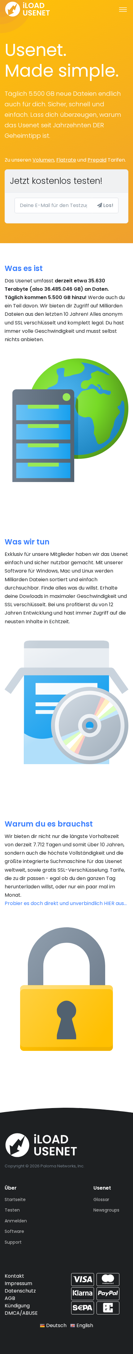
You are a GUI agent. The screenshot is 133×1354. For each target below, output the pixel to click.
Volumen (43, 159)
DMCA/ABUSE (21, 1313)
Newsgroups (106, 1210)
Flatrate (66, 159)
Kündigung (17, 1305)
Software (14, 1231)
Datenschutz (20, 1290)
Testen (12, 1210)
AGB (10, 1298)
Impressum (18, 1283)
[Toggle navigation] (123, 9)
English (84, 1325)
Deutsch (55, 1325)
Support (13, 1242)
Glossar (101, 1199)
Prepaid (97, 159)
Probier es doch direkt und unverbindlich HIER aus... (66, 903)
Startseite (15, 1199)
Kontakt (14, 1276)
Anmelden (16, 1221)
